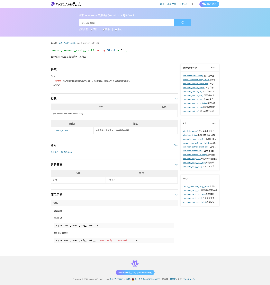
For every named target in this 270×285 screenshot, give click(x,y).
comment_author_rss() (193, 99)
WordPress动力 (190, 279)
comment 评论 (190, 68)
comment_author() (191, 111)
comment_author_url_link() (195, 103)
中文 (119, 29)
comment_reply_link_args (194, 162)
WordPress (68, 4)
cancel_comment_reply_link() (196, 80)
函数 (94, 29)
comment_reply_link (192, 158)
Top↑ (176, 98)
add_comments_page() (193, 76)
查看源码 (54, 152)
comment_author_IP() (192, 91)
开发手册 (183, 4)
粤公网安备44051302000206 (147, 279)
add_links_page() (190, 131)
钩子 (107, 29)
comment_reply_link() (192, 166)
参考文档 (171, 4)
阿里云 (173, 279)
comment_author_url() (193, 107)
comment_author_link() (193, 95)
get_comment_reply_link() (194, 202)
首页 (162, 4)
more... (214, 68)
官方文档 (67, 152)
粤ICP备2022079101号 (120, 279)
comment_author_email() (194, 87)
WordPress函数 (70, 43)
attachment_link (190, 135)
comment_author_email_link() (196, 83)
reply (185, 178)
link (184, 123)
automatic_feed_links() (193, 139)
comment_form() (60, 130)
